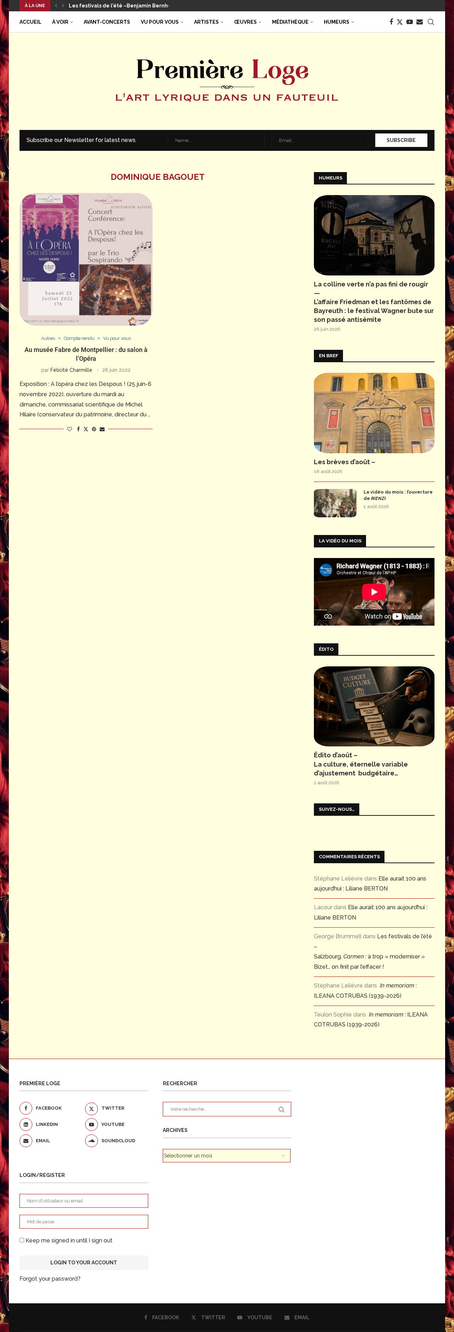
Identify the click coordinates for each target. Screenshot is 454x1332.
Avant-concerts (107, 22)
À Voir (60, 22)
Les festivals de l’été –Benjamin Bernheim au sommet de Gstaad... (154, 5)
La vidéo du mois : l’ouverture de (398, 495)
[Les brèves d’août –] (374, 413)
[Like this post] (69, 429)
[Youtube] (409, 22)
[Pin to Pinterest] (94, 429)
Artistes (206, 22)
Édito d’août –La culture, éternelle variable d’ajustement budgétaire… (361, 763)
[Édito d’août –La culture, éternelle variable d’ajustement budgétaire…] (374, 706)
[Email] (419, 22)
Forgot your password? (50, 1278)
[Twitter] (400, 22)
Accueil (30, 22)
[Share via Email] (102, 429)
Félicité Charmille (71, 370)
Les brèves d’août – (344, 462)
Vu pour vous (160, 22)
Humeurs (336, 22)
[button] (56, 5)
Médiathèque (290, 22)
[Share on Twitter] (85, 429)
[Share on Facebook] (78, 429)
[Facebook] (391, 22)
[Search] (430, 22)
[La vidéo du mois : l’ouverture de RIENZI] (335, 503)
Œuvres (245, 22)
